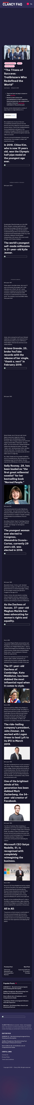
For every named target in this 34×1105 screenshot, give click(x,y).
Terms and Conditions (8, 1059)
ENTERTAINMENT (10, 63)
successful (21, 103)
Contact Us (5, 1055)
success (12, 95)
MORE (19, 63)
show (13, 115)
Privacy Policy (6, 1057)
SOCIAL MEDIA (9, 66)
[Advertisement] (17, 25)
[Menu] (31, 3)
